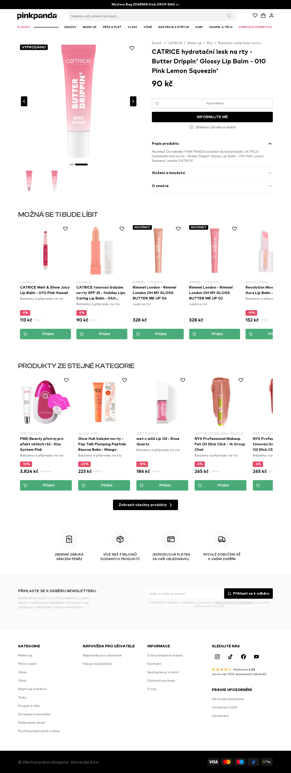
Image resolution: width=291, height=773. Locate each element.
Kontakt (154, 664)
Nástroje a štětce (32, 689)
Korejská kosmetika (34, 714)
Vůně (22, 680)
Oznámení (220, 716)
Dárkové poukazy (161, 680)
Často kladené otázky (165, 655)
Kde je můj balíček (97, 664)
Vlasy (22, 672)
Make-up (194, 43)
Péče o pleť (27, 664)
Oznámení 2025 (224, 707)
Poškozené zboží (31, 722)
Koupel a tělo (29, 706)
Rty (210, 43)
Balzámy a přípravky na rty (239, 43)
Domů (159, 43)
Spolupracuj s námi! (163, 672)
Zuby (22, 697)
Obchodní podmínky (228, 699)
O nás (151, 689)
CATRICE (175, 43)
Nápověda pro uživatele (102, 655)
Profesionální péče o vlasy (39, 731)
